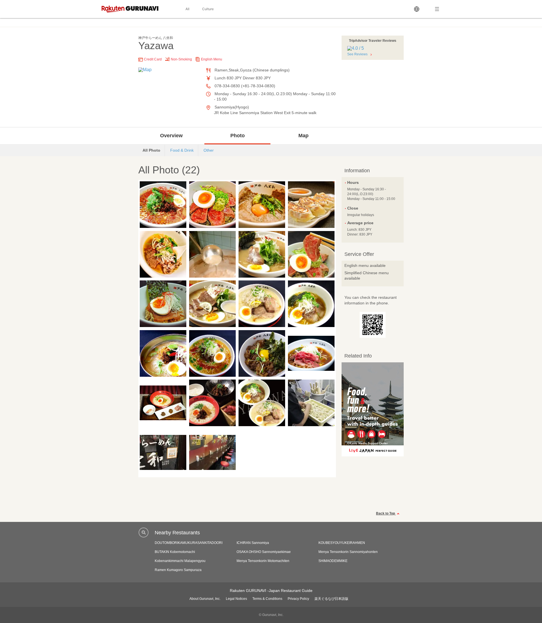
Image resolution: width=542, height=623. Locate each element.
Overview (171, 135)
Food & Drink (182, 150)
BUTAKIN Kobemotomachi (175, 552)
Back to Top (386, 513)
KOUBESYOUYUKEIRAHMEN (341, 543)
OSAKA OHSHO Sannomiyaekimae (264, 552)
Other (209, 150)
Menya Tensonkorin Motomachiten (263, 561)
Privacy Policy (298, 599)
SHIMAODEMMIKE (333, 561)
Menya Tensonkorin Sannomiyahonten (348, 552)
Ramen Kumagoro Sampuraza (178, 570)
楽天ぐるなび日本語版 (331, 599)
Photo (237, 135)
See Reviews (357, 54)
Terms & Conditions (267, 599)
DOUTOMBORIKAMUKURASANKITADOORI (188, 543)
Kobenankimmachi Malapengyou (180, 561)
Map (303, 135)
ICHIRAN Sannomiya (253, 543)
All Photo (151, 150)
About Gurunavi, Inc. (204, 599)
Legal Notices (236, 599)
